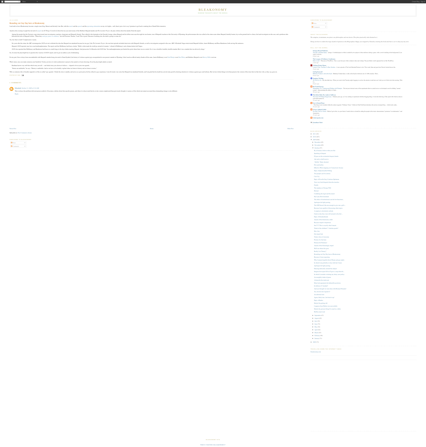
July (316, 321)
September (318, 315)
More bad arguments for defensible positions (327, 283)
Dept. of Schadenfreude (321, 217)
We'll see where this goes (321, 248)
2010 (314, 137)
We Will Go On (317, 80)
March (317, 333)
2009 (314, 140)
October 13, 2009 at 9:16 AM (30, 88)
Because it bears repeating (322, 257)
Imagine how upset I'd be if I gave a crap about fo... (329, 271)
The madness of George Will (322, 188)
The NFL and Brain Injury (320, 52)
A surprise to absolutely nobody (323, 211)
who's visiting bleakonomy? (213, 445)
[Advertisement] (317, 395)
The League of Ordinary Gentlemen (324, 59)
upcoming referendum (93, 26)
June (316, 324)
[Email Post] (22, 75)
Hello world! (316, 61)
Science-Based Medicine (320, 51)
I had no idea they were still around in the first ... (328, 214)
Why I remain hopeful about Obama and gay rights (329, 260)
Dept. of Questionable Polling (323, 171)
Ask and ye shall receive (321, 159)
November (318, 145)
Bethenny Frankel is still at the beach (322, 73)
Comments (15, 146)
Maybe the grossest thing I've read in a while (327, 309)
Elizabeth (18, 88)
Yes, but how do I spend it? (322, 292)
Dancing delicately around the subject (325, 269)
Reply (17, 94)
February (317, 335)
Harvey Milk (206, 57)
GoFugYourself (317, 72)
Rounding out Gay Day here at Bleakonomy (27, 23)
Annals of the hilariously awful (323, 220)
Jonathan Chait (317, 122)
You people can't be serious (322, 173)
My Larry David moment (321, 197)
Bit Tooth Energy (318, 86)
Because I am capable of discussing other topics (328, 208)
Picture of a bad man (320, 240)
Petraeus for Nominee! (320, 243)
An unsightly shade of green (322, 277)
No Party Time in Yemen (320, 111)
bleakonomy (213, 9)
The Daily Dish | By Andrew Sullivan (324, 95)
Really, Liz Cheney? (320, 251)
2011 (314, 134)
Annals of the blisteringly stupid (323, 245)
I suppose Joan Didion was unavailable (325, 306)
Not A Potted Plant (318, 103)
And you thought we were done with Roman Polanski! (330, 289)
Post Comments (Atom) (25, 133)
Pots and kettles (318, 165)
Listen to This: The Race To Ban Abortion (324, 67)
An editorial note (319, 294)
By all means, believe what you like (324, 150)
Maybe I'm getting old (320, 303)
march (71, 26)
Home (152, 129)
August (317, 318)
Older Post (290, 129)
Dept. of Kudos (318, 300)
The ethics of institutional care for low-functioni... (329, 199)
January (317, 338)
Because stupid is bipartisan (322, 222)
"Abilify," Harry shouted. (321, 162)
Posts (14, 143)
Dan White (181, 57)
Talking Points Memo (319, 65)
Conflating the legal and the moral (324, 194)
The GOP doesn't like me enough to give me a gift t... (330, 205)
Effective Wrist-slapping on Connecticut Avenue (328, 168)
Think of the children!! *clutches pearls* (326, 228)
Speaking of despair (320, 153)
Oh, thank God (318, 234)
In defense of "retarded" (321, 286)
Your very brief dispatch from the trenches (326, 182)
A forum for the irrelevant (321, 280)
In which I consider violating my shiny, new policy (329, 274)
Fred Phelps (171, 57)
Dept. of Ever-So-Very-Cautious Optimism (326, 179)
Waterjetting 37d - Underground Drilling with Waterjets (327, 88)
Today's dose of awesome (321, 237)
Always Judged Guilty (319, 109)
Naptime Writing (318, 78)
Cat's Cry (317, 176)
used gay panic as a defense (50, 36)
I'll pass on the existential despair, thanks (326, 156)
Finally (316, 185)
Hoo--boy (317, 231)
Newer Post (13, 129)
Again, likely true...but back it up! (324, 297)
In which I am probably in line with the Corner (328, 263)
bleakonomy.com (316, 352)
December (318, 142)
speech (80, 26)
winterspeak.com (318, 118)
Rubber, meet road (319, 312)
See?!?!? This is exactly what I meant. (325, 225)
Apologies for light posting (322, 202)
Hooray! (316, 191)
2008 (314, 342)
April (316, 330)
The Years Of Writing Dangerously (322, 96)
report (39, 31)
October (317, 148)
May (316, 327)
